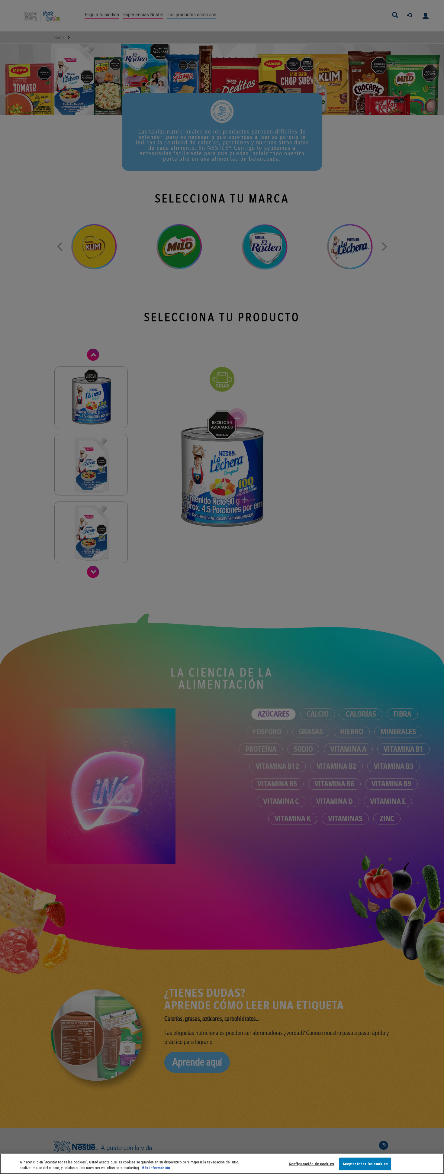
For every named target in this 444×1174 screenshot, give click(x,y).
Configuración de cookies (311, 1164)
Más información (155, 1168)
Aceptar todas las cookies (365, 1164)
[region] (222, 1163)
